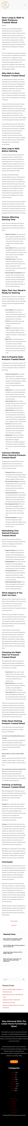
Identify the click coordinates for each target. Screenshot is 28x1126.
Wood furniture (14, 1098)
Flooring (13, 1081)
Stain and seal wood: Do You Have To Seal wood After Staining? (12, 960)
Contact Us (14, 1112)
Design (13, 1077)
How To (13, 1088)
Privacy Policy (14, 1110)
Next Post (14, 925)
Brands (13, 1074)
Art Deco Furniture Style (9, 1002)
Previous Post (14, 921)
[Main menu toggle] (25, 5)
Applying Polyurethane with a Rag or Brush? (12, 952)
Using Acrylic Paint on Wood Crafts (11, 999)
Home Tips (13, 1086)
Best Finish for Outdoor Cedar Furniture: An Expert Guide (12, 939)
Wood (12, 1090)
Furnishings (13, 1083)
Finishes (4, 25)
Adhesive (13, 1072)
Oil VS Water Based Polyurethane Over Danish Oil (14, 946)
